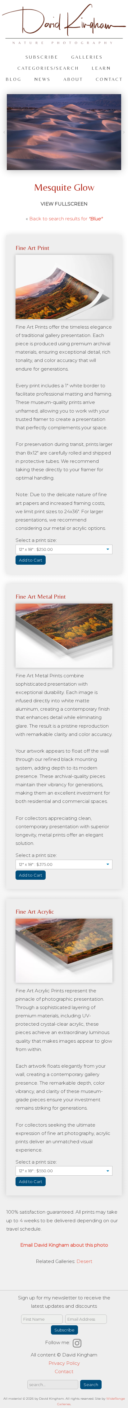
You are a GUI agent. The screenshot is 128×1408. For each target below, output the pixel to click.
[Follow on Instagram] (78, 1342)
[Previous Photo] (5, 132)
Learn (101, 68)
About (73, 79)
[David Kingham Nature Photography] (64, 41)
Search (91, 1384)
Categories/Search (48, 68)
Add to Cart (30, 560)
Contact (109, 79)
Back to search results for (65, 219)
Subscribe (41, 57)
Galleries (87, 57)
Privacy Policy (64, 1363)
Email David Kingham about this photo (64, 1245)
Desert (84, 1261)
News (42, 79)
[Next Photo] (123, 132)
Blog (13, 79)
